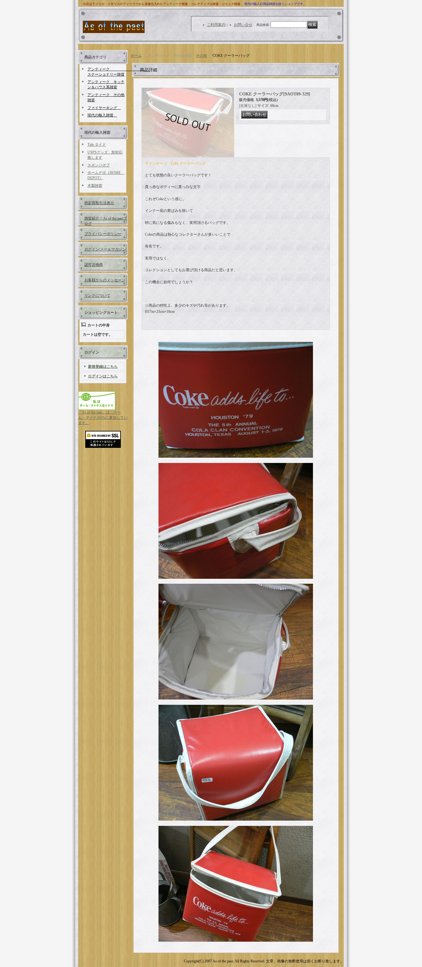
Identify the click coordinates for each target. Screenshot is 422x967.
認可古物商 (93, 265)
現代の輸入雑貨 (102, 115)
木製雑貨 (94, 185)
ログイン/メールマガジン (105, 249)
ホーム (136, 55)
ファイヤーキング (104, 108)
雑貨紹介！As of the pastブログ (105, 220)
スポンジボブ (98, 165)
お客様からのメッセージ (104, 280)
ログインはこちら (103, 376)
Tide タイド (96, 144)
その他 (201, 55)
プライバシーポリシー (102, 234)
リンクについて (97, 295)
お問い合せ (243, 25)
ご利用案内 (216, 25)
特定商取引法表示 (99, 203)
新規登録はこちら (103, 366)
